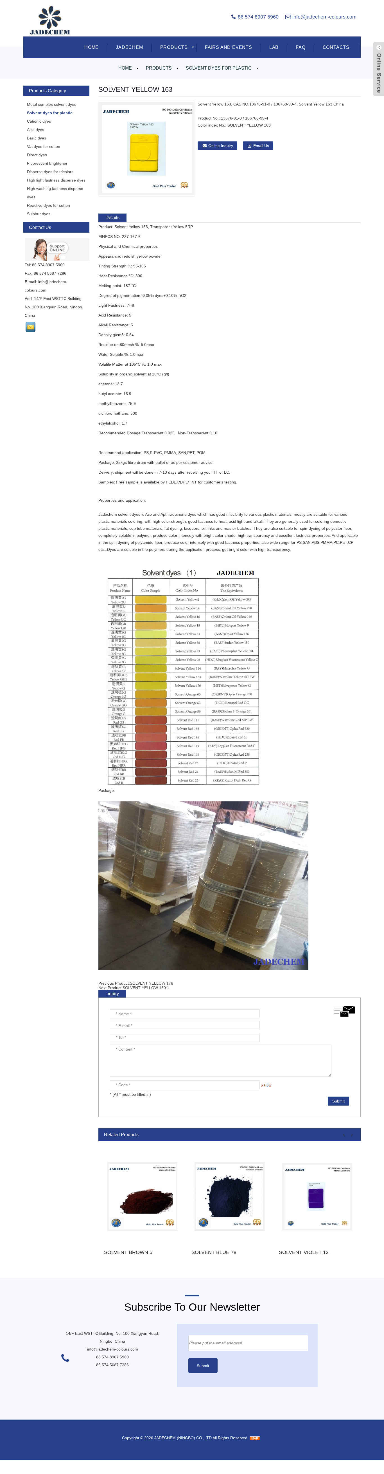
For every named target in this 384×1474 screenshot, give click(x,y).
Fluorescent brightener (47, 163)
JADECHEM (129, 47)
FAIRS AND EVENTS (228, 47)
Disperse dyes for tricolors (50, 171)
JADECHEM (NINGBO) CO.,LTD (183, 1438)
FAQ (300, 47)
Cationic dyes (39, 121)
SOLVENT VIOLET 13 (304, 1252)
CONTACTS (336, 47)
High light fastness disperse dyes (56, 180)
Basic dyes (36, 138)
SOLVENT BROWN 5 (128, 1252)
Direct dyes (37, 155)
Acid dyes (35, 129)
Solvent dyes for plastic (219, 68)
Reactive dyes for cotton (48, 205)
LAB (274, 47)
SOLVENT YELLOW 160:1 (146, 987)
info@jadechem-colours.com (324, 17)
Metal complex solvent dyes (51, 104)
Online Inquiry (220, 145)
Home (125, 68)
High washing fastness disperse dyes (55, 192)
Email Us (261, 145)
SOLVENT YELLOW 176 (151, 983)
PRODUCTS (174, 47)
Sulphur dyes (38, 214)
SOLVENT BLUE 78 (213, 1252)
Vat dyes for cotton (43, 146)
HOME (91, 47)
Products (159, 68)
